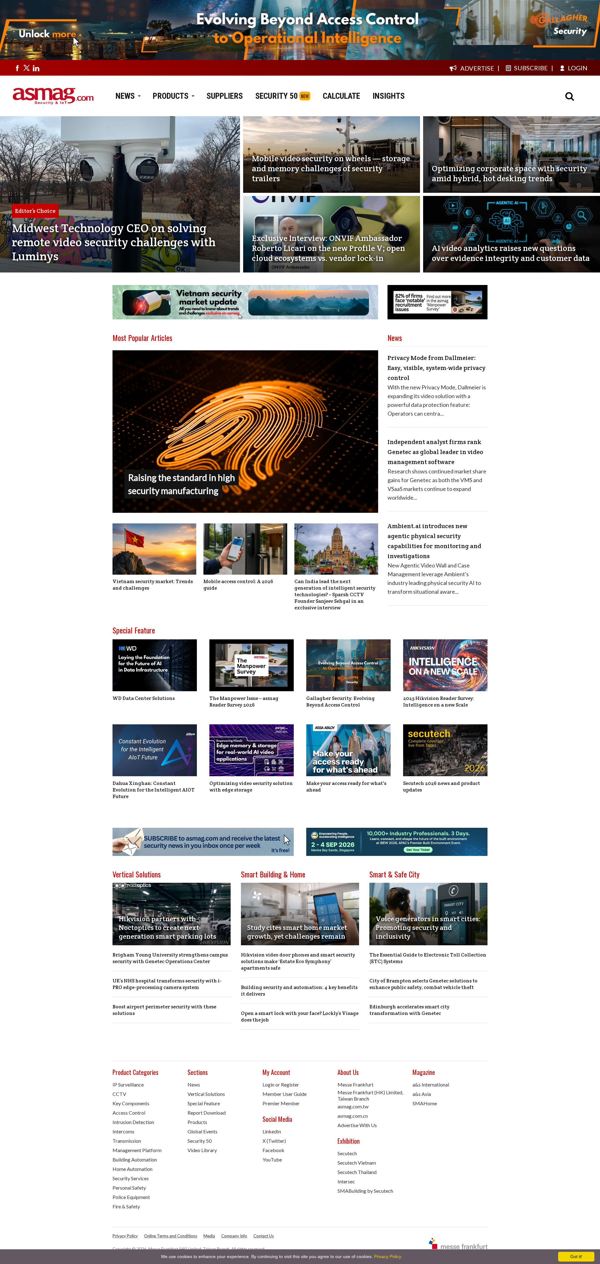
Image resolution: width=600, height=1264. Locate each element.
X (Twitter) (274, 1141)
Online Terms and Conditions (170, 1235)
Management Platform (137, 1150)
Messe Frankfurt (355, 1084)
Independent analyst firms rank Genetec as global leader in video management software (435, 452)
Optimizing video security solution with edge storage (251, 786)
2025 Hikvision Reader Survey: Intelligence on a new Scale (438, 701)
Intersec (346, 1181)
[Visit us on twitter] (26, 68)
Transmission (126, 1141)
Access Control (128, 1113)
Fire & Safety (126, 1206)
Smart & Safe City (394, 874)
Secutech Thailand (357, 1172)
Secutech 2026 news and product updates (441, 786)
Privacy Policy (125, 1235)
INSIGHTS (388, 96)
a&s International (430, 1084)
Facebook (273, 1150)
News (194, 1084)
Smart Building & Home (273, 874)
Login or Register (280, 1084)
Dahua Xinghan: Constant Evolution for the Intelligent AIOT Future (153, 790)
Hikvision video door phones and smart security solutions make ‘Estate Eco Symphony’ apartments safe (298, 961)
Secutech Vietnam (357, 1163)
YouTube (272, 1159)
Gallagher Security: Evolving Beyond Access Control (340, 701)
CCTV (119, 1094)
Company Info (234, 1235)
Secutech (347, 1153)
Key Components (130, 1103)
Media (209, 1235)
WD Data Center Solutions (143, 698)
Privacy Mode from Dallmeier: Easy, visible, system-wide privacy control (436, 368)
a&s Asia (421, 1094)
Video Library (202, 1150)
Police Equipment (131, 1197)
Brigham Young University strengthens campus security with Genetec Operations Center (170, 958)
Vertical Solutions (136, 874)
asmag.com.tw (353, 1106)
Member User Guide (284, 1094)
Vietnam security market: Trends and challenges (152, 584)
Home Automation (132, 1169)
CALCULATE (341, 96)
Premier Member (281, 1103)
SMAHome (424, 1103)
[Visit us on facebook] (17, 68)
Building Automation (134, 1159)
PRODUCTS (170, 96)
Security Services (130, 1178)
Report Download (207, 1113)
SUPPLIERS (225, 96)
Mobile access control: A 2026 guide (238, 584)
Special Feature (133, 630)
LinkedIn (271, 1131)
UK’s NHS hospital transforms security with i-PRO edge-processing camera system (167, 984)
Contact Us (263, 1235)
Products (197, 1122)
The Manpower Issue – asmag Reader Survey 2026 (243, 701)
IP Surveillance (128, 1084)
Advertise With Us (357, 1125)
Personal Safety (129, 1188)
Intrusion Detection (133, 1122)
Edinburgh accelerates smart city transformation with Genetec (409, 1010)
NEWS (125, 96)
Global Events (203, 1131)
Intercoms (123, 1131)
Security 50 (200, 1141)
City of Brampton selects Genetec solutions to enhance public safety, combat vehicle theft (423, 984)
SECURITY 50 (276, 96)
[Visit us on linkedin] (36, 68)
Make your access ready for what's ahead (346, 786)
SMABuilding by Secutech (365, 1191)
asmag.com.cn (353, 1116)
